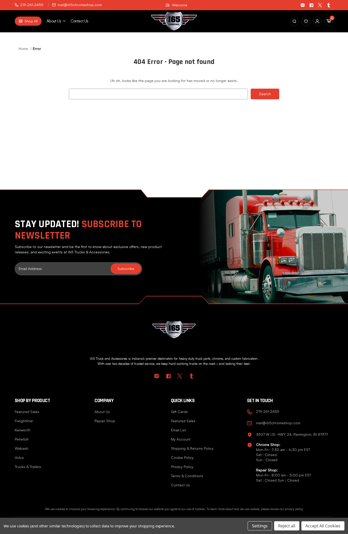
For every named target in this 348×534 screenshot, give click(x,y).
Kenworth (22, 430)
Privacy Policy (182, 466)
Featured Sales (27, 411)
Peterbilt (22, 439)
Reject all (286, 526)
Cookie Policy (182, 457)
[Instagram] (303, 5)
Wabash (21, 448)
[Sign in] (306, 21)
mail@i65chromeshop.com (80, 5)
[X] (320, 5)
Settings (260, 526)
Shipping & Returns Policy (192, 448)
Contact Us (79, 21)
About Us (102, 411)
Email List (178, 430)
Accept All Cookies (322, 526)
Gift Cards (179, 411)
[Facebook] (311, 5)
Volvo (19, 457)
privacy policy (294, 509)
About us (54, 21)
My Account (181, 439)
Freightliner (24, 421)
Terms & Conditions (187, 476)
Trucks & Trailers (28, 466)
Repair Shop (105, 421)
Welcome (179, 5)
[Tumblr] (329, 5)
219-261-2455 (31, 5)
